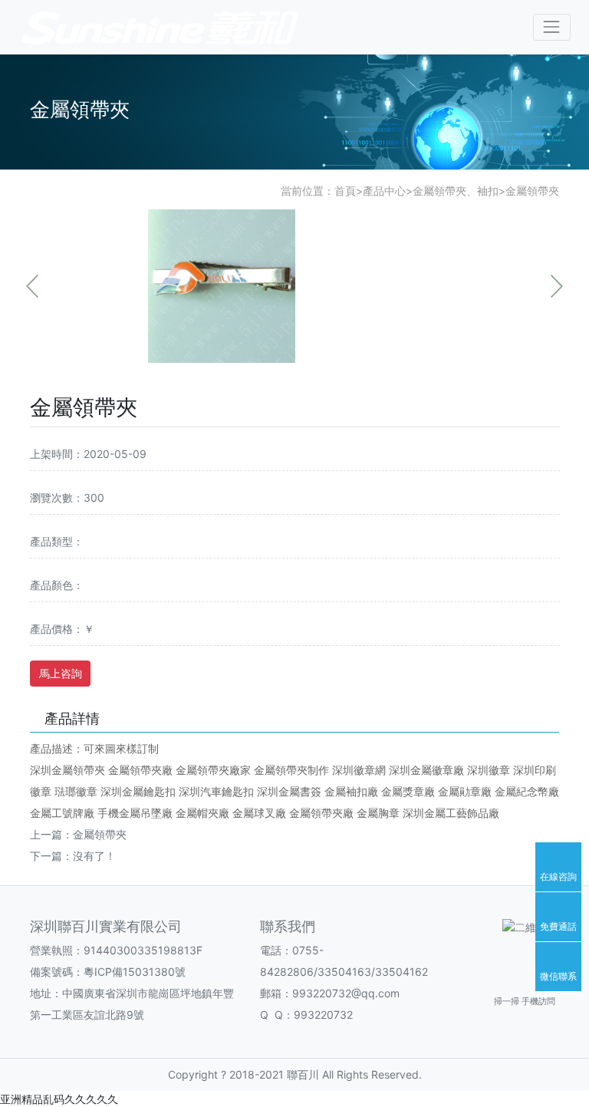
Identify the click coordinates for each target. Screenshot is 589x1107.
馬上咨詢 (60, 673)
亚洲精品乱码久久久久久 (59, 1098)
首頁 (345, 190)
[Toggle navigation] (552, 27)
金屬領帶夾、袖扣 (456, 190)
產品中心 (384, 190)
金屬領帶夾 (532, 190)
